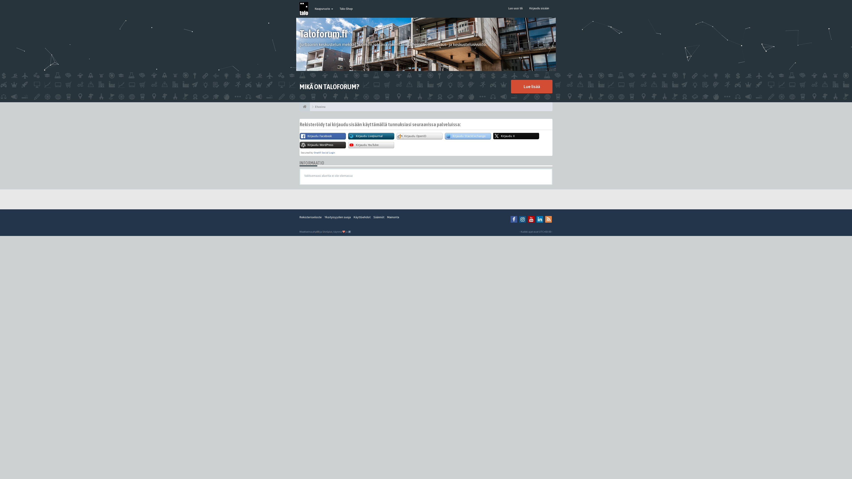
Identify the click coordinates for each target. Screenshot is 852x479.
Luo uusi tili (515, 8)
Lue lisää (531, 86)
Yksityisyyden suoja (338, 217)
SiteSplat (327, 231)
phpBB (315, 231)
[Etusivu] (305, 106)
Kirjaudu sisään (539, 8)
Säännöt (378, 217)
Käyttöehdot (362, 217)
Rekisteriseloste (311, 217)
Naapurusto (323, 9)
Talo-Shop (346, 9)
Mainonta (393, 217)
